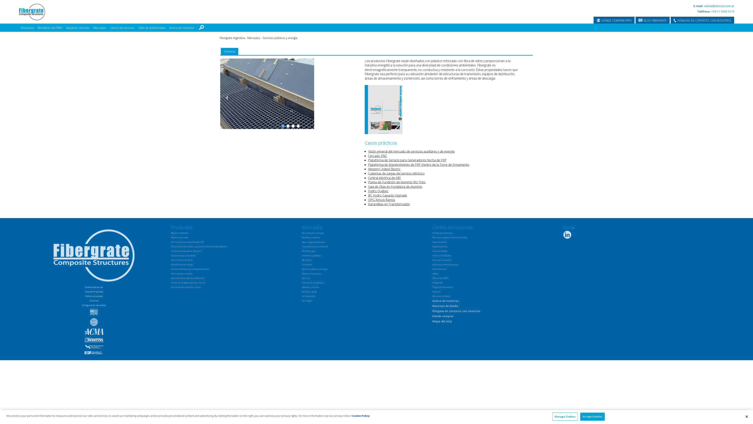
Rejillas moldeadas (179, 232)
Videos (435, 273)
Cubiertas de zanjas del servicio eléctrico (396, 173)
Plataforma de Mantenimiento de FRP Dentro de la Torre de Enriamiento (418, 165)
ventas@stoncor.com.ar (719, 6)
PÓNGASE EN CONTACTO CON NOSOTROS (704, 20)
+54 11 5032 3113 (722, 11)
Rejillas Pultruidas (179, 237)
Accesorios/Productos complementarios (190, 269)
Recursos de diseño (441, 296)
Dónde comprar (443, 316)
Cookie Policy (360, 416)
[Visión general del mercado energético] (384, 133)
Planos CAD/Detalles (441, 255)
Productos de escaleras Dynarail (186, 250)
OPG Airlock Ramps (381, 200)
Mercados (99, 28)
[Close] (746, 416)
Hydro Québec (378, 191)
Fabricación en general (313, 282)
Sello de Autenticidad (151, 28)
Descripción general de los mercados (449, 237)
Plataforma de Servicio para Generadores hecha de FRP (407, 160)
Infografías (437, 282)
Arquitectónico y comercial (315, 246)
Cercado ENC (377, 156)
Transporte (307, 264)
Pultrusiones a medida (182, 273)
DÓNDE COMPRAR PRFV (617, 20)
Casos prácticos (439, 241)
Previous (225, 97)
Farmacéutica (308, 296)
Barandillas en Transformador (389, 204)
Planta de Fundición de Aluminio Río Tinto (397, 182)
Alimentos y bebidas (311, 255)
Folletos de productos (442, 232)
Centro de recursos (122, 28)
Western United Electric (384, 169)
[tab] (229, 51)
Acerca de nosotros (181, 28)
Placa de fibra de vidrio (182, 260)
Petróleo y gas (308, 250)
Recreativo (307, 260)
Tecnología (307, 300)
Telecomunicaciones (311, 273)
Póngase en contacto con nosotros (456, 311)
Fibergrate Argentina (232, 38)
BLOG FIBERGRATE (655, 20)
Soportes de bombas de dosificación (188, 278)
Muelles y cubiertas (311, 237)
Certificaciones (439, 269)
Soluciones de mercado (313, 232)
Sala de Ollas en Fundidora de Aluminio (395, 187)
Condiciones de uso (94, 287)
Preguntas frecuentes (442, 287)
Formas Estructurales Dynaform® (187, 241)
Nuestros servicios (77, 28)
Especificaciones (439, 246)
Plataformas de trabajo (182, 264)
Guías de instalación (442, 260)
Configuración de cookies (94, 305)
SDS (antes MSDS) (440, 278)
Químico (306, 278)
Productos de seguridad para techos (188, 282)
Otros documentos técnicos (445, 264)
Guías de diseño (439, 250)
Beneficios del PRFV (50, 28)
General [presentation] (229, 51)
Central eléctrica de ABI (384, 178)
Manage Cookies (565, 416)
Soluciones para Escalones (183, 255)
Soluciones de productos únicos (186, 287)
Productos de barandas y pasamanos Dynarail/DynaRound (199, 246)
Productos (27, 28)
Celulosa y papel (309, 291)
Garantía (94, 300)
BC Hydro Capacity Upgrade (387, 195)
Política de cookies (94, 296)
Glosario (436, 291)
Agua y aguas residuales (313, 241)
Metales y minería (310, 287)
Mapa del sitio (442, 321)
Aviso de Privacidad (94, 291)
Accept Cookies (592, 416)
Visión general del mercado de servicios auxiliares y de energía (411, 151)
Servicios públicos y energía (280, 38)
